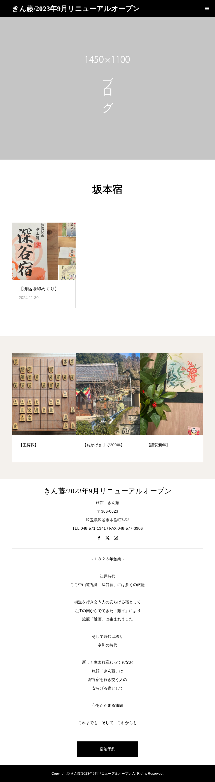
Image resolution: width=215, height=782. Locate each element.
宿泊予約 (107, 749)
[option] (44, 407)
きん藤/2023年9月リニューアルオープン (76, 8)
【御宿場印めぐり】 (39, 288)
